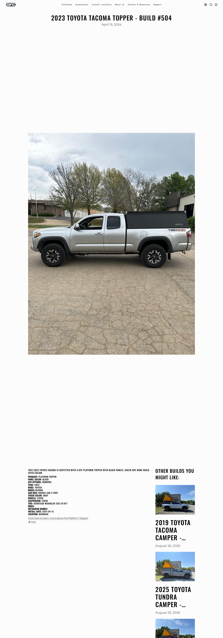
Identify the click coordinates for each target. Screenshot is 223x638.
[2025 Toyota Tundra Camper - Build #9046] (175, 566)
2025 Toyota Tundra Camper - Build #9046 (173, 597)
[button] (67, 5)
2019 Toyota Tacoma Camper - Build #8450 (173, 530)
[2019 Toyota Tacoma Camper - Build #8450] (175, 500)
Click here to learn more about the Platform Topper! (58, 518)
